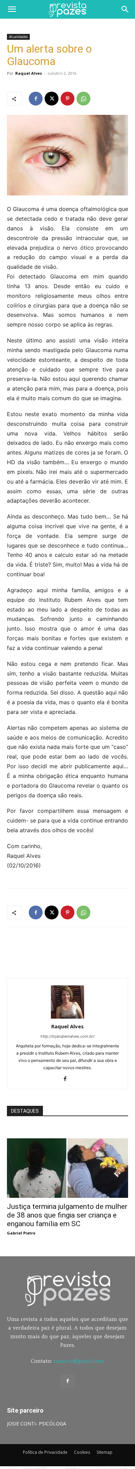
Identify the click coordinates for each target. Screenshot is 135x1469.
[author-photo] (67, 1017)
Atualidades (18, 36)
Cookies (82, 1452)
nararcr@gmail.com (79, 1361)
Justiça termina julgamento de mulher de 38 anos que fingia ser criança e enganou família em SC (67, 1215)
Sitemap (104, 1452)
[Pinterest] (67, 98)
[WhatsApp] (83, 98)
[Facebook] (36, 98)
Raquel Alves (28, 73)
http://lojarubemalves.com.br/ (67, 1036)
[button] (12, 9)
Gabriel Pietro (21, 1233)
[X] (51, 98)
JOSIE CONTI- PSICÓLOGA (36, 1423)
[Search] (125, 9)
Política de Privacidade (45, 1452)
